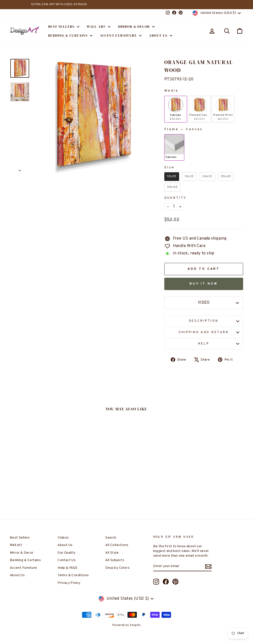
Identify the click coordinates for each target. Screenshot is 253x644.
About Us (159, 35)
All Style (112, 553)
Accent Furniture (119, 35)
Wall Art (97, 26)
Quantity (175, 198)
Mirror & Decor (134, 26)
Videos (63, 538)
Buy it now (204, 284)
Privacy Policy (69, 583)
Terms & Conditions (73, 575)
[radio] (175, 109)
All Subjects (114, 560)
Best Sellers (62, 26)
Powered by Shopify (126, 625)
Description (203, 321)
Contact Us (67, 560)
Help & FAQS (67, 568)
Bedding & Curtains (68, 35)
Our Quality (66, 553)
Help (203, 344)
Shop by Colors (117, 568)
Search (110, 538)
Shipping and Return (204, 332)
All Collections (116, 545)
